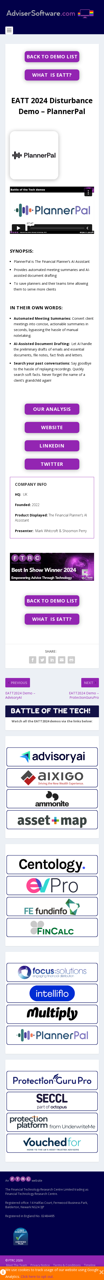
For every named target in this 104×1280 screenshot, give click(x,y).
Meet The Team (16, 1265)
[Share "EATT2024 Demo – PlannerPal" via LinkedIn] (52, 660)
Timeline (90, 1265)
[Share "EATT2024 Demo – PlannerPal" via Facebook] (32, 660)
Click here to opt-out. (37, 1276)
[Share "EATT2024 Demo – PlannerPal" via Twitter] (42, 660)
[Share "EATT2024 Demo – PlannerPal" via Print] (71, 660)
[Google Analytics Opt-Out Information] (2, 1273)
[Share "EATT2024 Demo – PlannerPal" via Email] (62, 660)
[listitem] (52, 757)
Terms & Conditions (67, 1265)
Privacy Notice (40, 1265)
